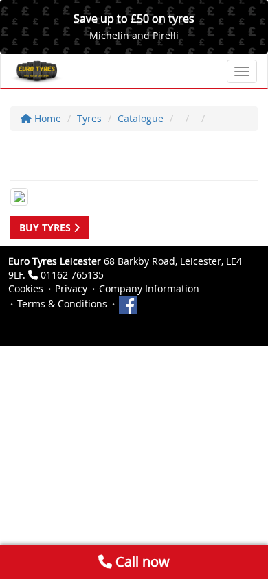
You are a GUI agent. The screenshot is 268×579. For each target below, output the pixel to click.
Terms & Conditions (62, 303)
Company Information (149, 288)
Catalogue (141, 118)
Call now (141, 561)
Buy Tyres (46, 227)
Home (46, 118)
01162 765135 (72, 274)
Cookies (25, 288)
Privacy (71, 288)
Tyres (89, 118)
